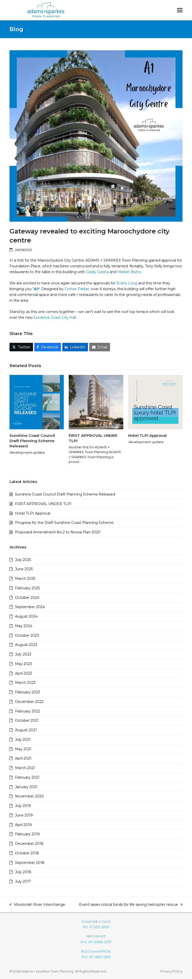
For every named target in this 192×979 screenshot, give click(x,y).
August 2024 (26, 616)
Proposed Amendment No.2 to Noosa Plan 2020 (57, 532)
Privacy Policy (171, 971)
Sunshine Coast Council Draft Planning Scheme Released (32, 440)
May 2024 (23, 626)
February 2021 (27, 777)
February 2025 (27, 588)
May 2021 (23, 749)
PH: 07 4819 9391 (96, 957)
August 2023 (26, 644)
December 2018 (29, 843)
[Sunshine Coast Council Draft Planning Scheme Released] (37, 402)
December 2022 (29, 701)
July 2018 (23, 872)
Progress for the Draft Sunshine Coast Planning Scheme (64, 522)
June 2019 (24, 815)
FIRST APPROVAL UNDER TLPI (43, 504)
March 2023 (25, 682)
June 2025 (24, 569)
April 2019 (23, 825)
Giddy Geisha (97, 272)
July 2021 (23, 739)
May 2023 (23, 664)
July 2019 (23, 805)
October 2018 (27, 853)
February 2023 (27, 692)
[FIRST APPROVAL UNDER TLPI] (96, 402)
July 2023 (23, 654)
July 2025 (23, 559)
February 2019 (27, 834)
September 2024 (30, 607)
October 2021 (26, 720)
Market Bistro (129, 272)
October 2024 (27, 597)
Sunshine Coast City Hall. (55, 317)
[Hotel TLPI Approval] (155, 402)
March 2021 (25, 768)
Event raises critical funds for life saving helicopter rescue (128, 905)
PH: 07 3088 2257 (96, 942)
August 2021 (26, 730)
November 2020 (29, 796)
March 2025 (25, 578)
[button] (179, 10)
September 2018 (29, 862)
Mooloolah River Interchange (37, 905)
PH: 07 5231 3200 (96, 927)
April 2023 (23, 673)
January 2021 (26, 787)
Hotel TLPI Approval (147, 435)
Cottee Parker (76, 289)
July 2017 (23, 881)
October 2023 (27, 635)
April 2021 (23, 758)
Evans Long (127, 283)
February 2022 (27, 711)
